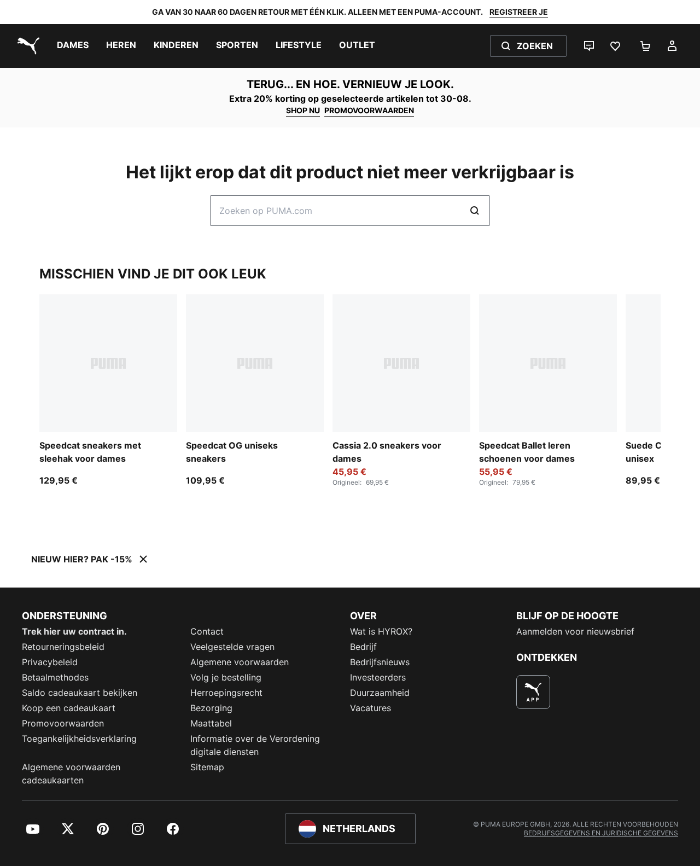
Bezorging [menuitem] (211, 707)
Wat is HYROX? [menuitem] (381, 631)
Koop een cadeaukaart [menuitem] (68, 707)
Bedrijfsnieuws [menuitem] (380, 661)
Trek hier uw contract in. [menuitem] (74, 631)
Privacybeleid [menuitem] (50, 661)
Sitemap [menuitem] (207, 767)
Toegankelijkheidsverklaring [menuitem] (79, 738)
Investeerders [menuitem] (378, 677)
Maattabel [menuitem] (211, 723)
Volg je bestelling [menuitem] (225, 677)
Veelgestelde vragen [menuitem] (232, 646)
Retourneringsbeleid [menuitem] (63, 646)
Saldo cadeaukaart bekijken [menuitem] (79, 692)
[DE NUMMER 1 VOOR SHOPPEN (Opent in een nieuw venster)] (533, 692)
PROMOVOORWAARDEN (369, 110)
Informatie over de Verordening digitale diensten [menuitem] (255, 745)
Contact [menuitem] (207, 631)
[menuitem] (72, 46)
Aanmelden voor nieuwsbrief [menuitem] (575, 631)
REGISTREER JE (518, 11)
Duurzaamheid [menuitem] (380, 692)
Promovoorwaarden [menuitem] (63, 723)
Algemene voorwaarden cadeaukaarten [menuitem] (71, 774)
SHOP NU (303, 110)
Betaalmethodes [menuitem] (55, 677)
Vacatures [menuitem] (370, 707)
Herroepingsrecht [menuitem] (226, 692)
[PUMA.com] (26, 46)
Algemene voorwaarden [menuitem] (239, 661)
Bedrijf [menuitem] (363, 646)
